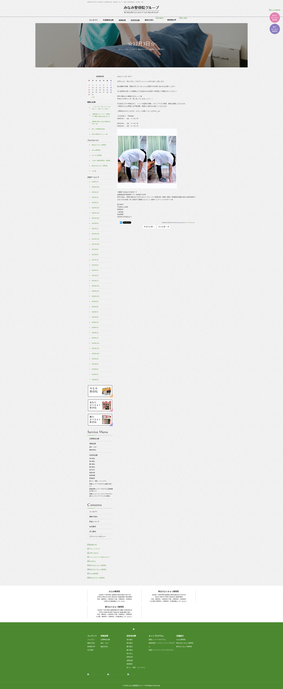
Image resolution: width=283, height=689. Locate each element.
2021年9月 (95, 249)
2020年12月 (95, 286)
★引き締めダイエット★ (100, 134)
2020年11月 (95, 291)
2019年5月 (95, 369)
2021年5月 (95, 265)
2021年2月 (95, 275)
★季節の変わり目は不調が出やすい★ (101, 123)
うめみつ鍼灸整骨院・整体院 (101, 160)
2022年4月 (95, 223)
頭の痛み (92, 458)
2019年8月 (95, 364)
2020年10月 (95, 296)
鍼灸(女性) (92, 450)
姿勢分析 (92, 472)
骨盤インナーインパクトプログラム (161, 650)
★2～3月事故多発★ (98, 129)
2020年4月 (95, 322)
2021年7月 (95, 260)
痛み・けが (93, 447)
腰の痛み (92, 464)
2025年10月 (95, 187)
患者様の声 (91, 646)
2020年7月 (95, 312)
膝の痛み (92, 467)
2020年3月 (95, 327)
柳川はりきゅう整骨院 (99, 145)
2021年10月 (95, 244)
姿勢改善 (92, 475)
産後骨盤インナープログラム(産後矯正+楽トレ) (101, 490)
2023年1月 (95, 202)
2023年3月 (95, 192)
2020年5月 (95, 317)
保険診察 (92, 444)
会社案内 (92, 526)
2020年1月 (95, 338)
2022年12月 (95, 208)
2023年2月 (95, 197)
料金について (94, 521)
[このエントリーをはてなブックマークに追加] (121, 222)
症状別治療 (93, 455)
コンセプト (93, 511)
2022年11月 (95, 213)
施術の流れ (93, 516)
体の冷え (92, 470)
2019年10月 (95, 353)
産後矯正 (92, 478)
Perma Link (191, 222)
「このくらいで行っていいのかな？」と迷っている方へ (101, 108)
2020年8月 (95, 307)
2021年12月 (95, 234)
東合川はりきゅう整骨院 (100, 166)
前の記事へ (150, 227)
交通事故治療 (94, 439)
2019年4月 (95, 374)
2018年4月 (95, 379)
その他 (94, 171)
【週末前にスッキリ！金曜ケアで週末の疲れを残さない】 (101, 115)
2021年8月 (95, 254)
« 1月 (93, 97)
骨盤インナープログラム (157, 639)
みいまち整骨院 (97, 155)
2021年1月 (95, 281)
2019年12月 (95, 343)
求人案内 (92, 531)
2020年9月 (95, 301)
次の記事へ (163, 227)
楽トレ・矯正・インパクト (98, 481)
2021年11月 (95, 239)
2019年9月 (95, 359)
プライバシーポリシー (97, 536)
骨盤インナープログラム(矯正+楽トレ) (100, 485)
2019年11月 (95, 348)
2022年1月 (95, 228)
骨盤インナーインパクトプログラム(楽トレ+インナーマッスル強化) (100, 495)
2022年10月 (95, 218)
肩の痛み (92, 461)
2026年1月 (95, 182)
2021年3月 (95, 270)
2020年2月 (95, 333)
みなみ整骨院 (96, 150)
